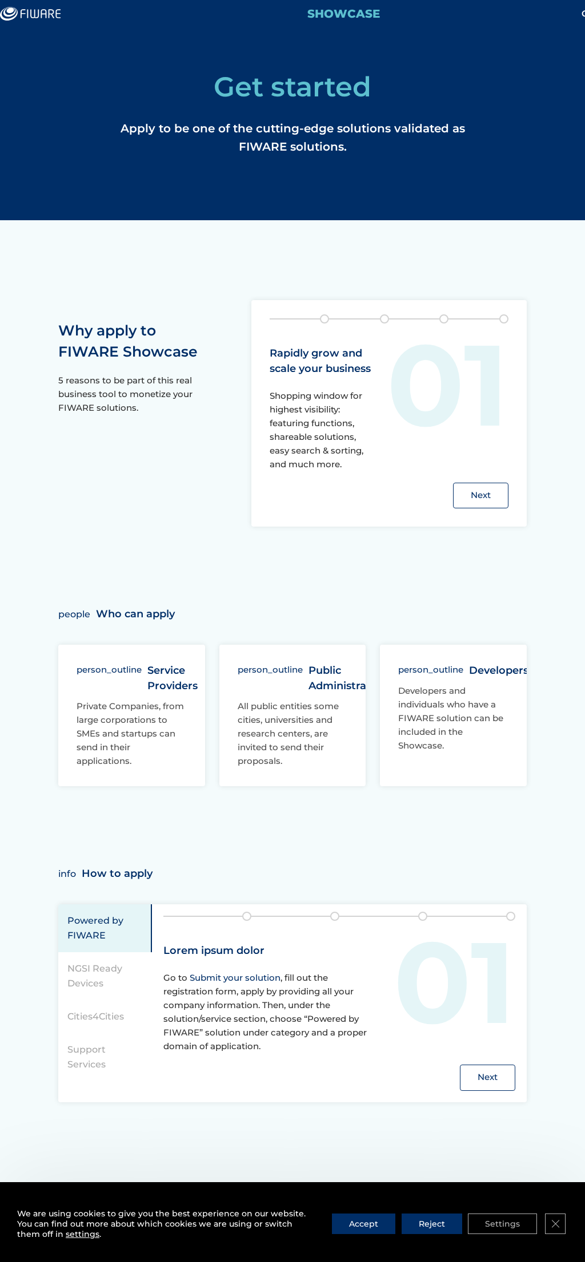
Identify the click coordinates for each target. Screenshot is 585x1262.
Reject (432, 1224)
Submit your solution (235, 977)
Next (481, 495)
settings (82, 1234)
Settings (502, 1224)
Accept (363, 1224)
